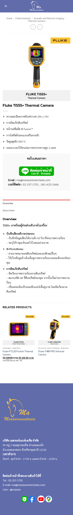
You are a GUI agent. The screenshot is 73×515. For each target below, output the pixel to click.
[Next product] (33, 27)
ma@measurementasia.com (28, 485)
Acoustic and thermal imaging (49, 18)
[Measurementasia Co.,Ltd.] (36, 6)
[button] (6, 6)
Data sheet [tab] (9, 210)
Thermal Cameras (36, 20)
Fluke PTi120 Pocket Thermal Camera (18, 353)
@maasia (15, 489)
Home (9, 18)
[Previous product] (40, 27)
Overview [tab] (8, 203)
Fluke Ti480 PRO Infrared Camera (51, 353)
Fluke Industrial (23, 18)
